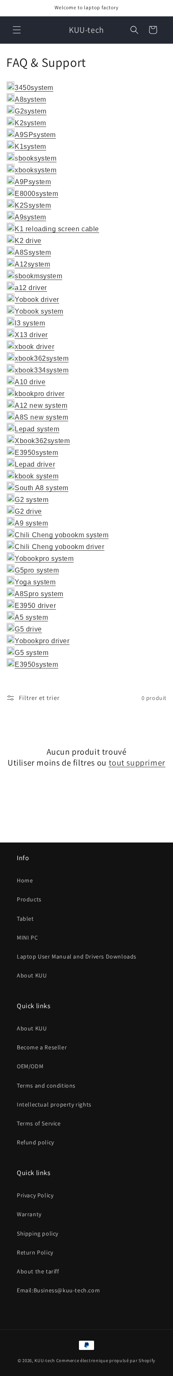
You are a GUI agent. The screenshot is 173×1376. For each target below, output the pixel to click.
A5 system (31, 617)
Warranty (29, 1214)
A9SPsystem (35, 134)
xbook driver (34, 346)
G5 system (31, 652)
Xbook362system (42, 440)
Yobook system (39, 311)
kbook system (36, 476)
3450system (34, 87)
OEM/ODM (30, 1066)
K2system (30, 123)
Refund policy (35, 1142)
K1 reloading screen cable (57, 228)
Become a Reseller (42, 1047)
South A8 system (41, 487)
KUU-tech (44, 1360)
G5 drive (28, 629)
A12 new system (41, 405)
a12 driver (31, 287)
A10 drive (30, 382)
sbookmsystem (38, 276)
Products (29, 899)
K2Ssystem (33, 205)
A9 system (31, 523)
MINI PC (27, 937)
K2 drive (28, 240)
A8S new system (41, 417)
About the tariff (38, 1271)
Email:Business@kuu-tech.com (58, 1290)
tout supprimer (137, 762)
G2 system (31, 499)
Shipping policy (37, 1233)
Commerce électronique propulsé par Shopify (105, 1360)
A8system (30, 99)
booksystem (37, 158)
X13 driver (31, 334)
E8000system (36, 193)
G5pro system (37, 570)
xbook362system (41, 358)
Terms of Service (39, 1123)
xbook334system (41, 370)
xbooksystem (36, 170)
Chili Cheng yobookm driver (60, 546)
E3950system (36, 452)
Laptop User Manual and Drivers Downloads (76, 956)
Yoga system (35, 582)
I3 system (30, 323)
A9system (30, 217)
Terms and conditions (46, 1085)
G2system (31, 111)
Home (25, 880)
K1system (30, 146)
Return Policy (35, 1252)
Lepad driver (35, 464)
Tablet (25, 918)
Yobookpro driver (42, 640)
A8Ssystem (33, 252)
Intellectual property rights (54, 1104)
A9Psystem (33, 181)
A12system (32, 264)
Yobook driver (37, 299)
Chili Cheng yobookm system (62, 535)
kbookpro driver (40, 393)
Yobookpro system (44, 558)
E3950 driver (35, 605)
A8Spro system (39, 593)
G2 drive (28, 511)
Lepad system (37, 429)
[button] (17, 30)
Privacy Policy (35, 1195)
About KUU (32, 975)
